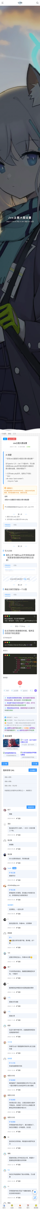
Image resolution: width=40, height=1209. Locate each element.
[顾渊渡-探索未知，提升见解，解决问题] (20, 3)
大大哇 (10, 1054)
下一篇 (35, 776)
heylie (9, 881)
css (33, 703)
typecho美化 (12, 439)
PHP (7, 703)
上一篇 (5, 776)
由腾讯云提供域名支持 (14, 740)
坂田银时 (10, 917)
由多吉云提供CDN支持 (26, 743)
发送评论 (31, 819)
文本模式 (32, 783)
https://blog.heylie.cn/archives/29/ (24, 733)
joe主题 (16, 703)
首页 (4, 434)
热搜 (20, 1207)
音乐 (28, 1207)
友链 (12, 1207)
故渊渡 (10, 1071)
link (9, 1182)
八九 (9, 1010)
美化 (9, 434)
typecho (25, 703)
